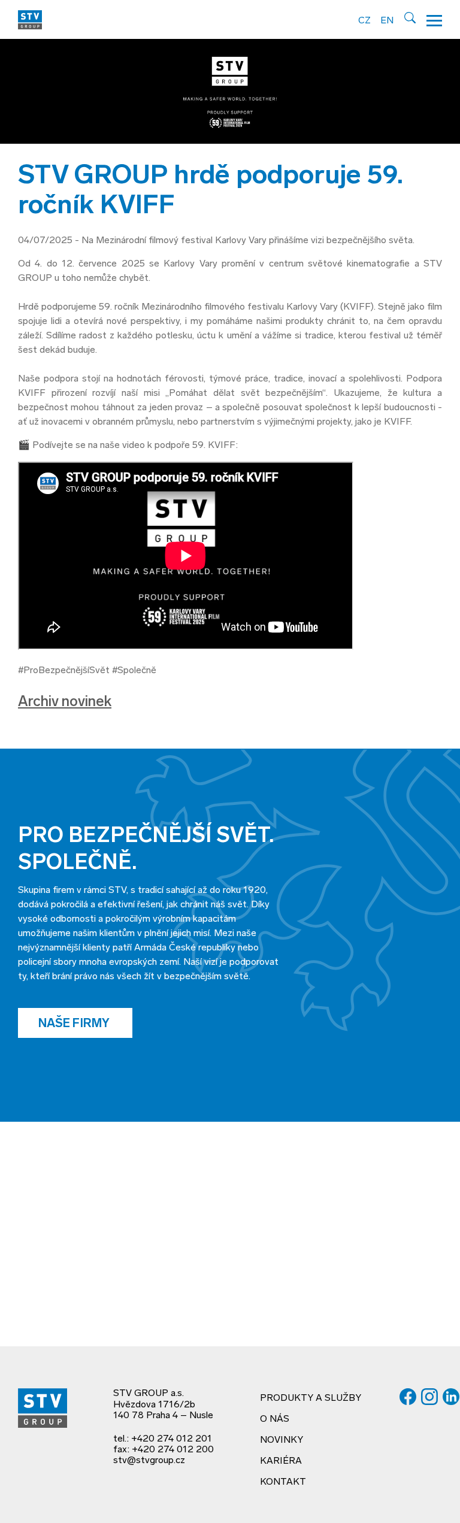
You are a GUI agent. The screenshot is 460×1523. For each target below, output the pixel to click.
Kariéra (281, 1461)
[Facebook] (408, 1396)
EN (387, 21)
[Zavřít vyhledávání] (448, 20)
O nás (274, 1419)
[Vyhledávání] (410, 17)
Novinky (281, 1440)
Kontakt (283, 1482)
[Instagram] (429, 1396)
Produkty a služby (310, 1398)
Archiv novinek (64, 702)
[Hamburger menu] (434, 19)
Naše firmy (75, 1024)
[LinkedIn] (451, 1396)
